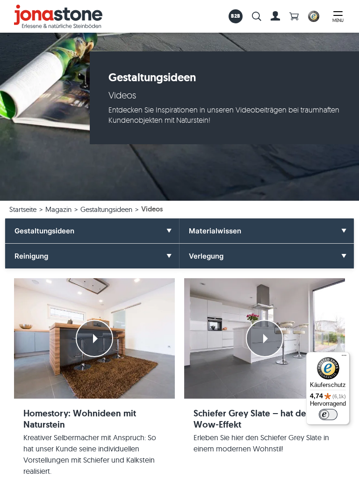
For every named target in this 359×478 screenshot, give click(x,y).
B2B (236, 16)
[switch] (328, 414)
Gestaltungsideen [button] (44, 230)
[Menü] (344, 357)
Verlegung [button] (206, 256)
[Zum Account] (275, 16)
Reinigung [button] (31, 256)
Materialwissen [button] (215, 230)
